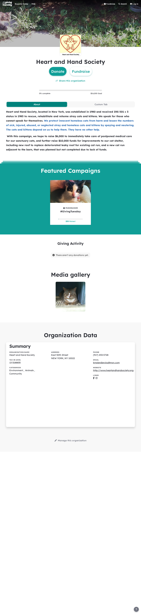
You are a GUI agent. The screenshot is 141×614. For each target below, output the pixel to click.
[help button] (136, 609)
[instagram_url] (96, 378)
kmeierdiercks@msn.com (106, 362)
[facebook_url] (93, 378)
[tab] (37, 104)
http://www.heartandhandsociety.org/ (113, 370)
